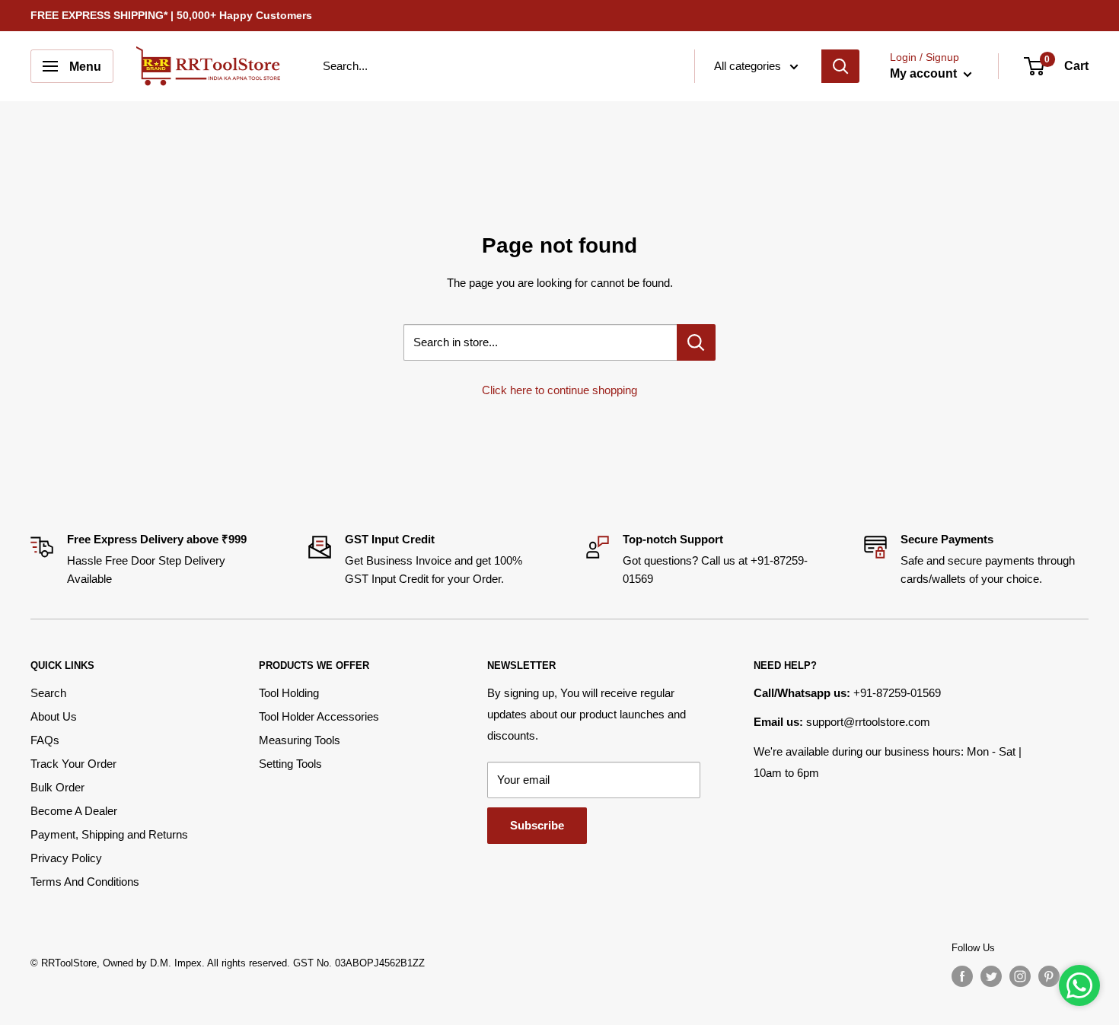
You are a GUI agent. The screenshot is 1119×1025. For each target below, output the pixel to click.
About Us (53, 716)
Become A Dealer (73, 810)
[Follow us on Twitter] (991, 976)
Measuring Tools (299, 740)
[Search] (840, 66)
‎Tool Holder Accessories (319, 716)
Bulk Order (57, 787)
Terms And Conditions (84, 881)
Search (48, 692)
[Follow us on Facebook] (962, 976)
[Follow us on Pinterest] (1049, 976)
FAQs (44, 740)
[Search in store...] (696, 342)
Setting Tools (290, 763)
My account (925, 73)
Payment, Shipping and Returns (109, 834)
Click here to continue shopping (559, 390)
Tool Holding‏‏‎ (289, 692)
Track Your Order (73, 763)
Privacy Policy (66, 858)
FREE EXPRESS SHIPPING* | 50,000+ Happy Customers (171, 15)
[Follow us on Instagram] (1020, 976)
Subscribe (537, 825)
